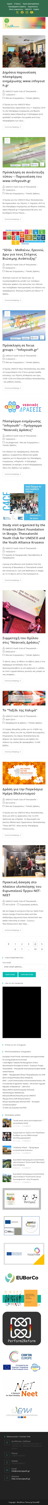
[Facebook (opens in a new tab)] (22, 12)
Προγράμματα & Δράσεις (17, 7)
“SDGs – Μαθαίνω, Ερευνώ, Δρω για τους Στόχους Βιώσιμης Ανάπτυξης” (23, 254)
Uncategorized (12, 442)
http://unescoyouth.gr (21, 1479)
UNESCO (28, 9)
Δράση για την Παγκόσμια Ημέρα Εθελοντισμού (23, 791)
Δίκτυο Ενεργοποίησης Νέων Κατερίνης (18, 1077)
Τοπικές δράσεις (33, 98)
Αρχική (9, 4)
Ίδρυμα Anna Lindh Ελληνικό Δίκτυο (16, 1099)
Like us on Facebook (14, 983)
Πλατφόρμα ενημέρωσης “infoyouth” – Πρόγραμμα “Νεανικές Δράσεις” (22, 425)
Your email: (7, 962)
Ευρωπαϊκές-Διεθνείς (29, 904)
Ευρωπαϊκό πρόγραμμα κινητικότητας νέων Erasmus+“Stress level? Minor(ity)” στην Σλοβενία (29, 1162)
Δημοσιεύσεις (33, 7)
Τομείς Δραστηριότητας (31, 4)
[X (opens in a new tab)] (17, 12)
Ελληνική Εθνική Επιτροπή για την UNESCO (19, 1095)
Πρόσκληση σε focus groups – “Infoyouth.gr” (21, 347)
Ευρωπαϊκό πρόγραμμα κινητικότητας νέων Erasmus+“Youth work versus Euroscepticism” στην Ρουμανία (28, 1176)
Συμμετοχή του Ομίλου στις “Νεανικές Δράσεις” (21, 640)
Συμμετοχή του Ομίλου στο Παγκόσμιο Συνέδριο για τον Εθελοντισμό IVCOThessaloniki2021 (29, 1135)
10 (35, 949)
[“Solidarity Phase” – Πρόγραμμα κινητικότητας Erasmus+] (7, 1150)
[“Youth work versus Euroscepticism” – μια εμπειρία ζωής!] (7, 1123)
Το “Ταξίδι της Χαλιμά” (20, 710)
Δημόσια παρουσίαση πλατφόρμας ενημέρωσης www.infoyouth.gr (24, 78)
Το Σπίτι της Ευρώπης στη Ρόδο (15, 1108)
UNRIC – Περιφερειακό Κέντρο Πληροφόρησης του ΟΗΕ (24, 1074)
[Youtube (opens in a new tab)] (31, 12)
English (36, 9)
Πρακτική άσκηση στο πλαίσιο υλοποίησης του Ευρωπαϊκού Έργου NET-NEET (22, 888)
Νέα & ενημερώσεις (16, 9)
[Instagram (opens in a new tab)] (27, 12)
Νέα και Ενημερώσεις (15, 98)
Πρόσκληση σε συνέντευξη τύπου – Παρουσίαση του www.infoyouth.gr (23, 176)
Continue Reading (14, 127)
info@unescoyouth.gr (21, 1471)
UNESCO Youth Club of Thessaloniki (21, 91)
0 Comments (26, 1126)
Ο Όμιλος (17, 4)
